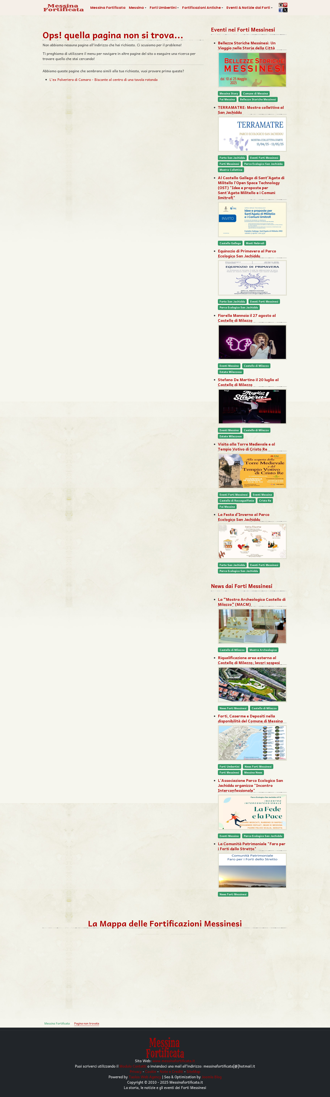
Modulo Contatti (132, 1066)
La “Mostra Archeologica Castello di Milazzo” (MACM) (252, 601)
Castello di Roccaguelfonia (237, 500)
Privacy (136, 1071)
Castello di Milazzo (256, 366)
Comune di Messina (255, 93)
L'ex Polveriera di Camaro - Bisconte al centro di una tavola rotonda (103, 79)
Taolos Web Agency (145, 1077)
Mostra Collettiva (231, 170)
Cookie (150, 1071)
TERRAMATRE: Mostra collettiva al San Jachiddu (251, 109)
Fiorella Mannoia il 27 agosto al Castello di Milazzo (247, 317)
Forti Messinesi (229, 164)
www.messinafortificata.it (173, 1061)
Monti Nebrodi (255, 243)
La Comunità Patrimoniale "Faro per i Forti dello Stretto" (252, 846)
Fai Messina (227, 99)
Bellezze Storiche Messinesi (258, 99)
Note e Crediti (171, 1071)
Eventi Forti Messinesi (264, 158)
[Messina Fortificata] (63, 7)
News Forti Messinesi (233, 708)
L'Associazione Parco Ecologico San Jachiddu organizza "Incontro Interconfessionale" (250, 785)
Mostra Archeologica (263, 650)
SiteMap (193, 1071)
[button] (137, 7)
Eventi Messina (229, 366)
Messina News (253, 772)
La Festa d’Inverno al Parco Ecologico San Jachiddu (243, 516)
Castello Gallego (230, 243)
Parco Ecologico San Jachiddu (263, 164)
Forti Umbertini (229, 766)
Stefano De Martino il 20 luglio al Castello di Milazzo (248, 382)
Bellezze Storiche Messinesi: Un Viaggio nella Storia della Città (247, 45)
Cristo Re (265, 500)
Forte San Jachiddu (232, 158)
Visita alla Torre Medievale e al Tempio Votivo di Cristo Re (246, 446)
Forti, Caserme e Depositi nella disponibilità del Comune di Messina (250, 718)
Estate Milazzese (231, 372)
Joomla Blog (212, 1077)
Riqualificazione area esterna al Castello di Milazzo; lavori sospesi (249, 660)
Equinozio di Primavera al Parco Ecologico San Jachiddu (247, 253)
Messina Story (229, 93)
